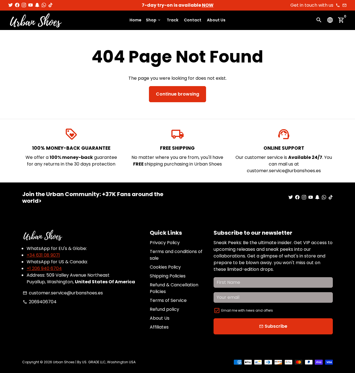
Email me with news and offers (247, 310)
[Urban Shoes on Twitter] (10, 5)
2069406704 (40, 302)
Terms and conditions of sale (176, 254)
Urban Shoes (64, 362)
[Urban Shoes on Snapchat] (37, 5)
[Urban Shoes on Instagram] (24, 5)
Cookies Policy (165, 267)
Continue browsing (177, 94)
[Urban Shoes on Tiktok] (50, 5)
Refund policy (164, 309)
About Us (216, 20)
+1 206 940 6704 (44, 268)
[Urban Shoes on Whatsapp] (44, 5)
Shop (153, 20)
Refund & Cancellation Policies (174, 288)
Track (172, 20)
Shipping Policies (168, 276)
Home (135, 20)
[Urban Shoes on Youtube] (30, 5)
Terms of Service (168, 300)
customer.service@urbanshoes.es (63, 293)
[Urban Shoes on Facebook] (17, 5)
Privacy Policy (165, 242)
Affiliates (159, 327)
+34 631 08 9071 (43, 255)
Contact (192, 20)
